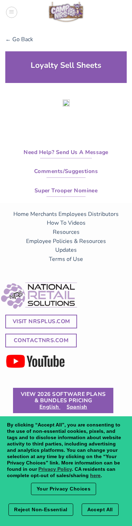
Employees (72, 214)
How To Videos (66, 223)
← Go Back (19, 39)
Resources (66, 232)
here (95, 475)
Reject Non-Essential (40, 509)
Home (21, 214)
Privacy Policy (55, 469)
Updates (66, 250)
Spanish (77, 406)
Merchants (43, 214)
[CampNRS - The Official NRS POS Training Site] (66, 13)
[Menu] (11, 12)
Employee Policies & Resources (66, 241)
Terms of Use (66, 259)
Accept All (100, 509)
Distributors (103, 214)
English (50, 406)
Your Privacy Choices (63, 489)
